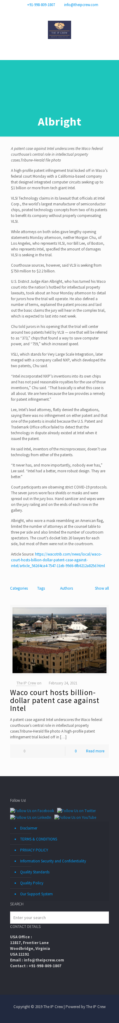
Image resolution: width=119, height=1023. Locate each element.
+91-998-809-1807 (41, 4)
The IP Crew (26, 683)
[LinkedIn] (71, 12)
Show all (102, 588)
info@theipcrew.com (81, 4)
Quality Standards (34, 872)
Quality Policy (31, 883)
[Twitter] (55, 12)
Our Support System (36, 894)
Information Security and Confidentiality (53, 861)
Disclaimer (28, 828)
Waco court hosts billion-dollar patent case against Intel (54, 700)
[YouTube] (63, 12)
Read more (95, 751)
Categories (19, 588)
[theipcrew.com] (59, 29)
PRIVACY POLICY (34, 850)
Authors (66, 588)
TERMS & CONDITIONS (38, 839)
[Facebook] (48, 12)
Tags (41, 588)
